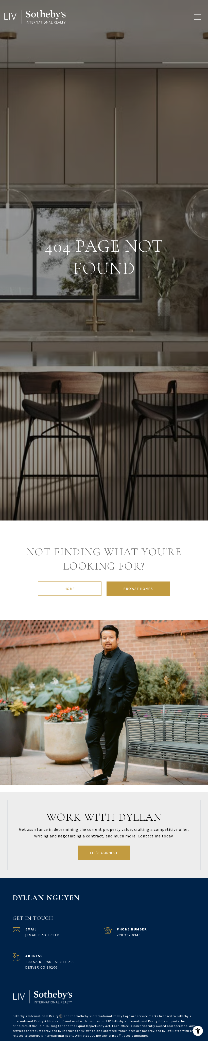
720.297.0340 (129, 935)
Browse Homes (138, 588)
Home (70, 588)
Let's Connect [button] (104, 852)
